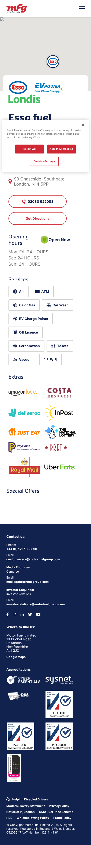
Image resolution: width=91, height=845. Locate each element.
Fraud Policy (62, 818)
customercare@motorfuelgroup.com (33, 559)
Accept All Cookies (61, 148)
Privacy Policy (59, 806)
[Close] (82, 125)
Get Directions (38, 218)
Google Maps (16, 657)
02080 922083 (41, 201)
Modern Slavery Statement (25, 806)
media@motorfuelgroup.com (27, 581)
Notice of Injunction (20, 812)
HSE (9, 818)
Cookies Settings (44, 161)
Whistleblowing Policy (33, 818)
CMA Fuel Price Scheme (56, 812)
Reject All (29, 148)
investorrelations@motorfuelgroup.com (35, 604)
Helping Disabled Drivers (30, 799)
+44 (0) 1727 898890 (21, 549)
